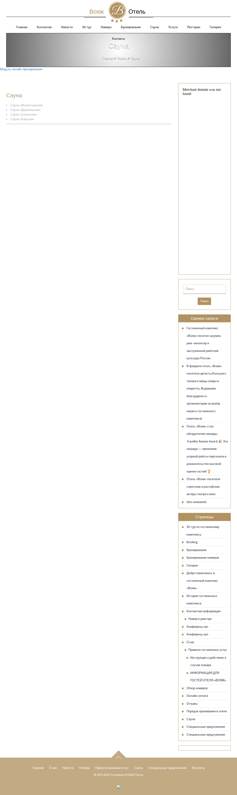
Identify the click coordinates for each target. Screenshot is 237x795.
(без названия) (196, 502)
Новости (67, 27)
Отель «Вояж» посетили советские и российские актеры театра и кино (203, 486)
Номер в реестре (200, 619)
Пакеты (122, 58)
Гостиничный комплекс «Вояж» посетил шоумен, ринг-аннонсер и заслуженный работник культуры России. (204, 343)
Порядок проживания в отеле (207, 711)
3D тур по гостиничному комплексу (203, 530)
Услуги (173, 27)
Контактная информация (204, 611)
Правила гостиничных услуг (207, 650)
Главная (21, 27)
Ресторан (193, 27)
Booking (192, 542)
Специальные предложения (206, 726)
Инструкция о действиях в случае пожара (208, 661)
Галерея (215, 27)
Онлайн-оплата (197, 696)
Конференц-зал (197, 626)
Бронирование (131, 27)
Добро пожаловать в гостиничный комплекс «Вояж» (202, 580)
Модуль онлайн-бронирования (21, 69)
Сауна (154, 27)
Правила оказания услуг (112, 767)
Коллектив (44, 27)
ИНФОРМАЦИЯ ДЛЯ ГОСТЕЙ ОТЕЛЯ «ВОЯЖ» (208, 676)
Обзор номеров (197, 688)
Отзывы (192, 703)
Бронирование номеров (203, 557)
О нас (190, 642)
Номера (106, 27)
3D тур (86, 27)
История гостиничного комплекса (202, 599)
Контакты (198, 767)
